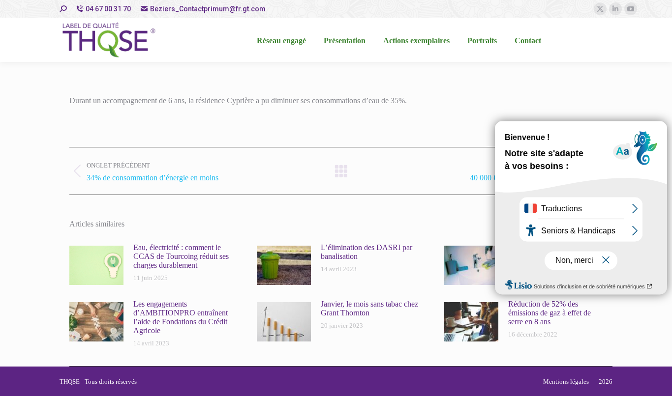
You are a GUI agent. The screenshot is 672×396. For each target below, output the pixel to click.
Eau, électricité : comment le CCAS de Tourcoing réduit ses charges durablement (181, 256)
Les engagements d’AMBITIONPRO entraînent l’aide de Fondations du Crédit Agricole (180, 317)
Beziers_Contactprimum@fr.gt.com (208, 9)
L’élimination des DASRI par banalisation (366, 251)
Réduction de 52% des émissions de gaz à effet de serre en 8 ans (549, 313)
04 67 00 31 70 (108, 9)
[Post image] (96, 265)
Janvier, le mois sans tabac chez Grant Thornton (369, 308)
